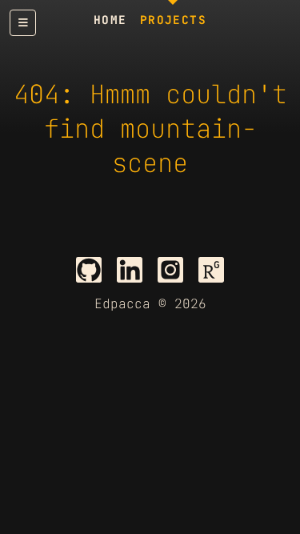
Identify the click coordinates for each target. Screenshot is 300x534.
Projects (173, 19)
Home (110, 19)
